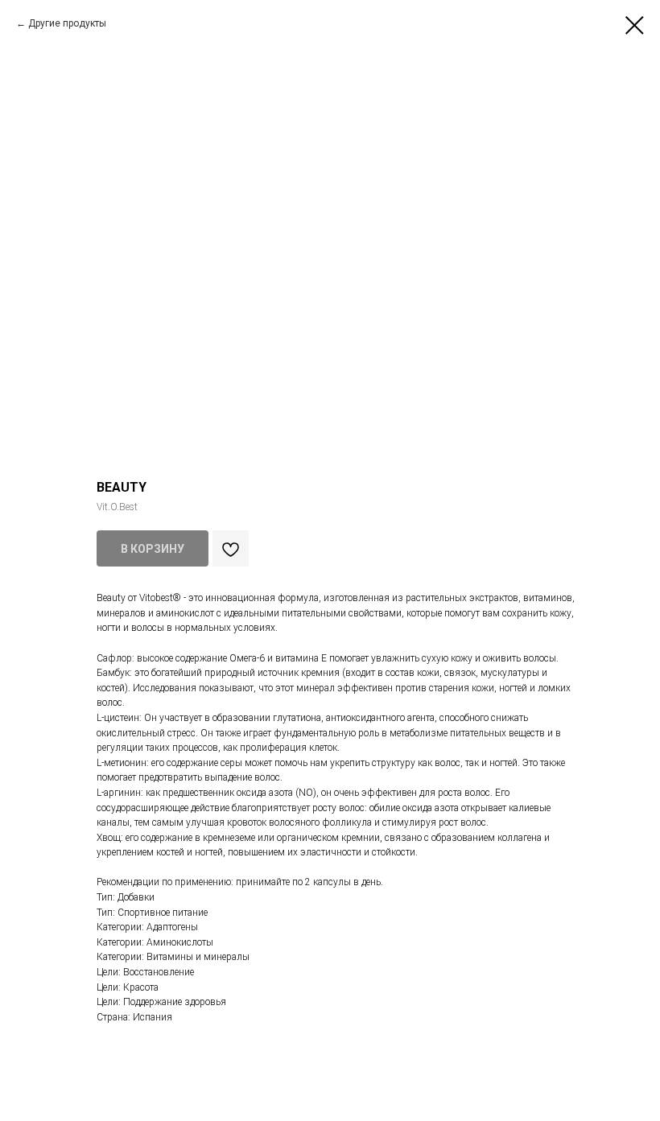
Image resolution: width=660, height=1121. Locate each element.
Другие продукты (67, 23)
